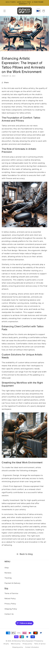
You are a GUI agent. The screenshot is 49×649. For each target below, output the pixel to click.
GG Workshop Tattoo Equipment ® (23, 641)
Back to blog (26, 554)
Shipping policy (17, 647)
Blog (6, 588)
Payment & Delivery (12, 583)
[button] (4, 10)
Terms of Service (11, 593)
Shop (7, 568)
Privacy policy (27, 644)
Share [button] (6, 82)
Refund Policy (10, 598)
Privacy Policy (10, 604)
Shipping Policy (11, 609)
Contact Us (9, 614)
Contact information (32, 647)
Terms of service (39, 644)
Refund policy (15, 644)
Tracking (8, 578)
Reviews (8, 573)
